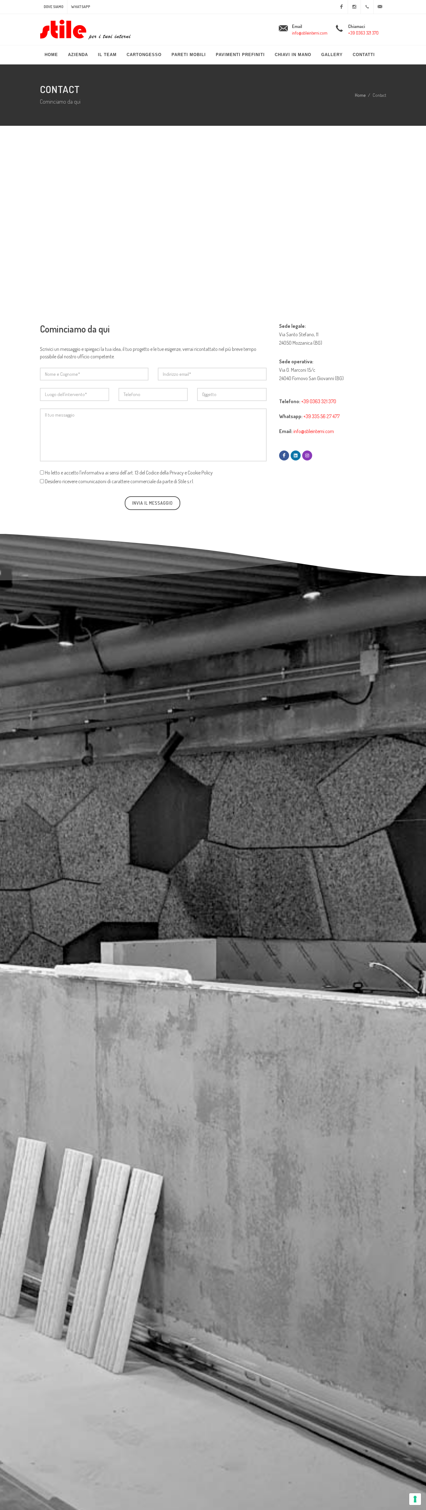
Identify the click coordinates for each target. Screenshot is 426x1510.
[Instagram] (354, 7)
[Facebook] (341, 7)
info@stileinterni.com (309, 32)
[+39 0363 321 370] (367, 7)
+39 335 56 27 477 (321, 416)
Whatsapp (80, 6)
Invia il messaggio (152, 503)
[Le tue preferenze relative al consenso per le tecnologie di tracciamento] (415, 1499)
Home (360, 95)
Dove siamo (53, 6)
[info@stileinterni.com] (380, 7)
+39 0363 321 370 (363, 32)
